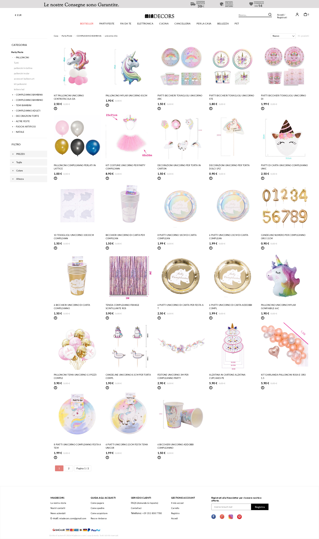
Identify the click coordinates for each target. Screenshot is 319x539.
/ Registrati (282, 16)
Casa (56, 36)
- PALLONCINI (20, 57)
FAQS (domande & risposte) (144, 503)
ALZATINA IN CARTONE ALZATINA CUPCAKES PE (227, 376)
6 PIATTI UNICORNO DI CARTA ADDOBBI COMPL (230, 307)
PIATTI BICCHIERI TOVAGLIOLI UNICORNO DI (283, 97)
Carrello (175, 508)
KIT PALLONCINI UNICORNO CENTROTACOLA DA (69, 97)
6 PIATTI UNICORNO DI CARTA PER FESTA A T (181, 307)
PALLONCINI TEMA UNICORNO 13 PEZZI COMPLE (75, 376)
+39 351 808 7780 (152, 513)
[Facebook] (213, 517)
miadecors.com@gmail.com (72, 518)
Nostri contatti (58, 508)
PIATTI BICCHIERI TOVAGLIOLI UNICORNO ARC (180, 97)
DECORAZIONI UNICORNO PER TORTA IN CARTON (179, 167)
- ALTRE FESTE (21, 121)
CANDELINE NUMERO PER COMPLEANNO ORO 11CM (283, 237)
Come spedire (98, 508)
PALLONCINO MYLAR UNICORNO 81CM (126, 95)
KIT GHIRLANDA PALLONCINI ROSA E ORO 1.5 (283, 376)
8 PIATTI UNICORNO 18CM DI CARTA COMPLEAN (177, 237)
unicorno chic (111, 36)
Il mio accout (177, 503)
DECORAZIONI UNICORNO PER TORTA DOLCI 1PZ (229, 167)
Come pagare (97, 503)
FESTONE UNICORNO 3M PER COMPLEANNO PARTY (173, 376)
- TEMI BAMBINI (22, 105)
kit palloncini (20, 84)
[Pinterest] (239, 517)
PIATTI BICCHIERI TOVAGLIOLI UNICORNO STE (231, 97)
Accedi (280, 14)
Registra (260, 506)
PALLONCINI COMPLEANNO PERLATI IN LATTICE (75, 167)
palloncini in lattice (23, 68)
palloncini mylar (22, 73)
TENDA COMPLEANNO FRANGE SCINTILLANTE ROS (122, 307)
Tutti (16, 62)
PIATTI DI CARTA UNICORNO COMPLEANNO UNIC (284, 167)
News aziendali (58, 513)
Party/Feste (17, 52)
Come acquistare (99, 513)
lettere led (19, 89)
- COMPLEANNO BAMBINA (27, 94)
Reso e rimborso (99, 518)
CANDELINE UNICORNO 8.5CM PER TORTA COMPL (128, 376)
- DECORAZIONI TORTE (25, 116)
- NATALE (18, 132)
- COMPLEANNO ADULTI (26, 110)
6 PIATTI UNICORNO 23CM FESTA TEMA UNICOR (127, 446)
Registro (175, 513)
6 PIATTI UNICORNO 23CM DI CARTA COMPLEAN (228, 237)
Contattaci (136, 508)
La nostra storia (58, 503)
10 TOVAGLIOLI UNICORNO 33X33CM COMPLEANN (74, 237)
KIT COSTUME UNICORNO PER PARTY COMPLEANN (125, 167)
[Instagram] (230, 517)
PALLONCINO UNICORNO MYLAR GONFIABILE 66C (278, 307)
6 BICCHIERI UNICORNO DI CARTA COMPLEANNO (72, 307)
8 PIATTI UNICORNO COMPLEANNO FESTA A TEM (77, 446)
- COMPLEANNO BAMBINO (27, 100)
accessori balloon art (24, 78)
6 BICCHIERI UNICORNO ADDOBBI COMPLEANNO (176, 446)
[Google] (222, 517)
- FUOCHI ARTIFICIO (24, 126)
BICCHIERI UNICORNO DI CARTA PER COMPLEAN (125, 237)
